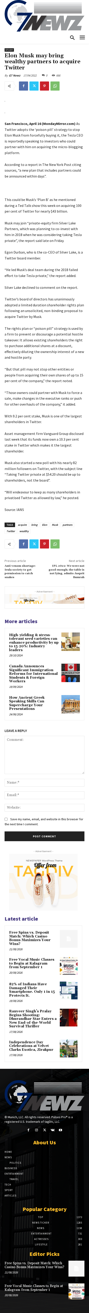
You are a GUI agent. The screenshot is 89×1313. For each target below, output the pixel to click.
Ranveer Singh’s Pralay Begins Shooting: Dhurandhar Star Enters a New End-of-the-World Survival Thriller (33, 1019)
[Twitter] (34, 86)
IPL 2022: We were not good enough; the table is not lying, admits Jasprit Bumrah (66, 571)
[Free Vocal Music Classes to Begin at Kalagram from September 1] (69, 966)
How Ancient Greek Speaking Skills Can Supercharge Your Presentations (26, 703)
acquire (22, 524)
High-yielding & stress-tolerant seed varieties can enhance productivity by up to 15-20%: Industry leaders (34, 642)
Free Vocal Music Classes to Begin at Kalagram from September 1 (31, 963)
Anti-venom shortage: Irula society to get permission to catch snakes (20, 571)
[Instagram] (36, 1130)
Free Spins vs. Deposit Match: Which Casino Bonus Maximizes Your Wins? (30, 938)
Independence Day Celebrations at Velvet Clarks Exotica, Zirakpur (31, 1046)
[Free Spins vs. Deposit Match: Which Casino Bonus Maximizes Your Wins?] (69, 939)
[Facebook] (23, 86)
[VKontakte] (52, 1130)
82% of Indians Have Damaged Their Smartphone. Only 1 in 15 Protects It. (32, 990)
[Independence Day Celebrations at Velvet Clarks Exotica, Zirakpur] (69, 1048)
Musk (55, 524)
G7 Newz (14, 75)
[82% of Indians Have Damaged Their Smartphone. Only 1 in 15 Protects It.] (69, 990)
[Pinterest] (44, 86)
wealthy (24, 531)
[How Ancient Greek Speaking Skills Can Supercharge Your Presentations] (70, 704)
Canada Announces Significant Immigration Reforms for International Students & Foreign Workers (33, 673)
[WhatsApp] (55, 86)
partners (67, 524)
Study (9, 49)
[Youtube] (60, 1130)
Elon (44, 524)
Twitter (10, 531)
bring (34, 524)
